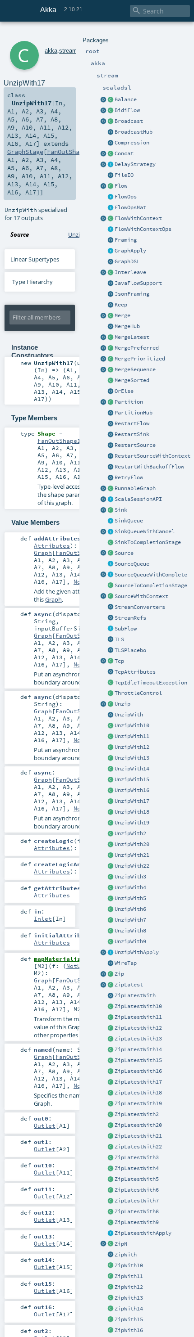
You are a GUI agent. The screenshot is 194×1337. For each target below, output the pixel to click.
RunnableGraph (135, 488)
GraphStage (25, 152)
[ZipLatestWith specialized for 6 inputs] (110, 1190)
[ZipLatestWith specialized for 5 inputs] (110, 1179)
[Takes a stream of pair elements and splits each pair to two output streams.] (103, 704)
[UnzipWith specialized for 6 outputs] (110, 909)
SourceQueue (132, 564)
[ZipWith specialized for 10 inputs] (110, 1265)
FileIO (124, 175)
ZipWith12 (129, 1287)
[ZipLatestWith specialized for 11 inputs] (110, 1017)
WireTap (126, 963)
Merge (122, 315)
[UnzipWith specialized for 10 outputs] (110, 725)
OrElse (124, 391)
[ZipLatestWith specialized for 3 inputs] (110, 1157)
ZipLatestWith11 (138, 1017)
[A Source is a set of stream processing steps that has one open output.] (110, 553)
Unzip (122, 704)
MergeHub (127, 326)
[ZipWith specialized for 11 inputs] (110, 1276)
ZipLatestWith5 (137, 1179)
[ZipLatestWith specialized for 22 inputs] (110, 1147)
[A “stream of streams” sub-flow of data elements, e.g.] (110, 629)
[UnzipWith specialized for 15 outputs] (110, 779)
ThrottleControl (138, 693)
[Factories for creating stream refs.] (110, 618)
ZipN (121, 1244)
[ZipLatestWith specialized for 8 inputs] (110, 1211)
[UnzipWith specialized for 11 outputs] (110, 736)
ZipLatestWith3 (137, 1157)
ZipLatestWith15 (138, 1060)
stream (68, 50)
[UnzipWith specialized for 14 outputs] (110, 769)
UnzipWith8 (130, 930)
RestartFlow (132, 423)
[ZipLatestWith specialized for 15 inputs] (110, 1060)
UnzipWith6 (130, 909)
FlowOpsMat (130, 207)
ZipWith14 (129, 1308)
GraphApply (130, 251)
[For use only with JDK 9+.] (110, 283)
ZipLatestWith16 (138, 1071)
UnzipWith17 (132, 801)
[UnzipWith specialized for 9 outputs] (110, 941)
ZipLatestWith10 (138, 1006)
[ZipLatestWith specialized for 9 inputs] (110, 1222)
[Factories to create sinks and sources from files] (110, 175)
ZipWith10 (129, 1265)
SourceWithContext (141, 596)
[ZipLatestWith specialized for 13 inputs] (110, 1039)
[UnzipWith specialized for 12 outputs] (110, 747)
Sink (121, 510)
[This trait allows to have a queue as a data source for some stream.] (110, 564)
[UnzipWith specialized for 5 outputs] (110, 898)
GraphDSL (127, 261)
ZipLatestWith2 (137, 1114)
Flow (121, 186)
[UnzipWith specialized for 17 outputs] (110, 801)
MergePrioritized (140, 359)
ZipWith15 (129, 1319)
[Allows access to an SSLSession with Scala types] (110, 499)
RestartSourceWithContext (152, 456)
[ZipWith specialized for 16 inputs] (110, 1330)
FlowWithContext (138, 218)
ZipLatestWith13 (138, 1038)
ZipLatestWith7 (137, 1200)
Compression (132, 143)
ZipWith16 (129, 1330)
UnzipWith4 (130, 887)
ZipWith (126, 1254)
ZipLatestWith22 (138, 1146)
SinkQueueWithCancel (145, 531)
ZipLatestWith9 (137, 1222)
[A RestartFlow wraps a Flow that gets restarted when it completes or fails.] (110, 424)
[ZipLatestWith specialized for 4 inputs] (110, 1168)
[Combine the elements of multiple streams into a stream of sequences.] (110, 1244)
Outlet (44, 1125)
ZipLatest (129, 984)
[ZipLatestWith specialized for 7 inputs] (110, 1201)
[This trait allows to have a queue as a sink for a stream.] (110, 521)
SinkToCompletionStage (148, 542)
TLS (119, 639)
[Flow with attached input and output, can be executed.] (110, 488)
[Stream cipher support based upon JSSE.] (110, 640)
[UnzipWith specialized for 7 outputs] (110, 920)
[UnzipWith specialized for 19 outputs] (110, 823)
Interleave (130, 272)
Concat (124, 153)
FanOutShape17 (70, 152)
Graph (43, 552)
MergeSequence (135, 369)
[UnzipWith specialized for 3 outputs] (110, 877)
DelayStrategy (135, 164)
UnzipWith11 (132, 736)
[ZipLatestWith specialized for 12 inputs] (110, 1028)
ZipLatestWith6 (137, 1190)
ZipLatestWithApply (143, 1233)
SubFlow (126, 629)
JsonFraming (132, 294)
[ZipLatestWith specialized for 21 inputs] (110, 1136)
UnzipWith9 (130, 941)
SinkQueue (129, 521)
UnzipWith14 (132, 768)
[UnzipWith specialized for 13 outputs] (110, 758)
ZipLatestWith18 (138, 1092)
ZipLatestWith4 (137, 1168)
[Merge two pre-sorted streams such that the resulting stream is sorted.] (110, 380)
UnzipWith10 (132, 725)
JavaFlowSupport (138, 283)
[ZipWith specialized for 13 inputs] (110, 1298)
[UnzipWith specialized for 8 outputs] (110, 931)
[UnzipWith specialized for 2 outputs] (110, 833)
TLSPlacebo (130, 650)
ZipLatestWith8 (137, 1211)
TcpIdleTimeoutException (151, 683)
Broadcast (129, 121)
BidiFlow (127, 110)
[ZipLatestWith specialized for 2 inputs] (110, 1114)
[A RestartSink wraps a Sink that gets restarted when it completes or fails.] (110, 434)
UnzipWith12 (132, 747)
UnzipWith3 (130, 876)
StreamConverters (140, 607)
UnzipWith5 (130, 898)
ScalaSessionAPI (138, 499)
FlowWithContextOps (143, 229)
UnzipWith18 (132, 812)
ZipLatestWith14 (138, 1049)
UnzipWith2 (130, 833)
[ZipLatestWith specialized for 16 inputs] (110, 1071)
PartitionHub (133, 413)
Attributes (52, 545)
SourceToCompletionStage (151, 585)
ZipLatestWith (135, 995)
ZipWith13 (129, 1298)
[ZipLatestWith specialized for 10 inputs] (110, 1006)
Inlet (43, 918)
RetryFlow (129, 477)
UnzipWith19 (132, 822)
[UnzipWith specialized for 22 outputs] (110, 866)
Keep (121, 305)
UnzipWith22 (132, 866)
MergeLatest (132, 337)
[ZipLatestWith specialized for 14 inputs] (110, 1049)
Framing (126, 240)
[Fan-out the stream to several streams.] (110, 100)
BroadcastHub (133, 132)
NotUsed (79, 965)
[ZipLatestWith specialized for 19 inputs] (110, 1103)
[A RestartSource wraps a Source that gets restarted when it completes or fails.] (110, 445)
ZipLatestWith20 (138, 1125)
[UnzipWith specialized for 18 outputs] (110, 812)
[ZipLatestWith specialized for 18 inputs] (110, 1093)
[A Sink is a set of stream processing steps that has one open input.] (110, 510)
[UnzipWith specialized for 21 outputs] (110, 855)
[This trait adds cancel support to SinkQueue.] (110, 532)
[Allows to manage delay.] (110, 164)
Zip (119, 974)
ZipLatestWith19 (138, 1103)
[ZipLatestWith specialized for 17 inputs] (110, 1082)
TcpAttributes (135, 672)
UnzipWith (129, 714)
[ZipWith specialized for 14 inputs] (110, 1309)
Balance (126, 99)
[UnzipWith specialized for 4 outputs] (110, 887)
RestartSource (135, 445)
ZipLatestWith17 (138, 1082)
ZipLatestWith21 (138, 1136)
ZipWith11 (129, 1276)
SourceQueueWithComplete (151, 575)
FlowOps (126, 197)
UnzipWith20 (132, 844)
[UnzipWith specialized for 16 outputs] (110, 790)
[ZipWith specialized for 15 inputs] (110, 1319)
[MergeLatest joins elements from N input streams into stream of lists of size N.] (103, 337)
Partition (129, 402)
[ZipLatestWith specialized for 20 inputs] (110, 1125)
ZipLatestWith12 (138, 1028)
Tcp (119, 661)
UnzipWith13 (132, 758)
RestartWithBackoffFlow (149, 467)
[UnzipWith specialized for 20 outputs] (110, 844)
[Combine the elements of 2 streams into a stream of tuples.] (110, 974)
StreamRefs (130, 618)
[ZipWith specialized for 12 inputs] (110, 1287)
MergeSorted (132, 380)
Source (124, 553)
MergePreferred (137, 348)
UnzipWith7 (130, 920)
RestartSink (132, 434)
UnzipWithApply (137, 952)
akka (51, 50)
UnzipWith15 (132, 779)
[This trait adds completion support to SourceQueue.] (110, 575)
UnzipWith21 (132, 855)
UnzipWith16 (132, 790)
